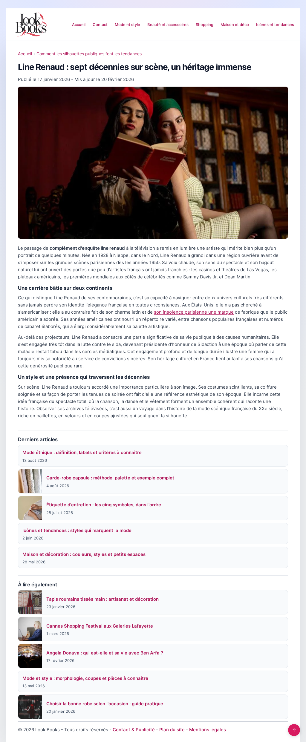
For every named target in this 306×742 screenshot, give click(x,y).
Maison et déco (235, 24)
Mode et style (127, 24)
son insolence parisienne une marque (194, 312)
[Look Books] (31, 24)
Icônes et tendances (275, 24)
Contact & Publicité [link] (134, 729)
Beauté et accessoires (168, 24)
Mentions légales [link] (207, 729)
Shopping (204, 24)
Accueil (78, 24)
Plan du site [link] (172, 729)
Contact (100, 24)
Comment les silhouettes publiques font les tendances (89, 53)
